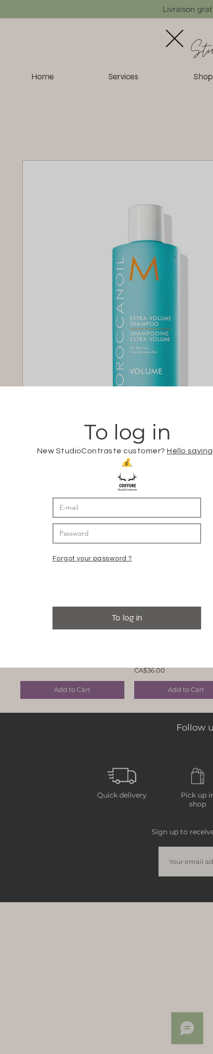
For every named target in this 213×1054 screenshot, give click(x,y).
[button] (174, 38)
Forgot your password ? (92, 558)
